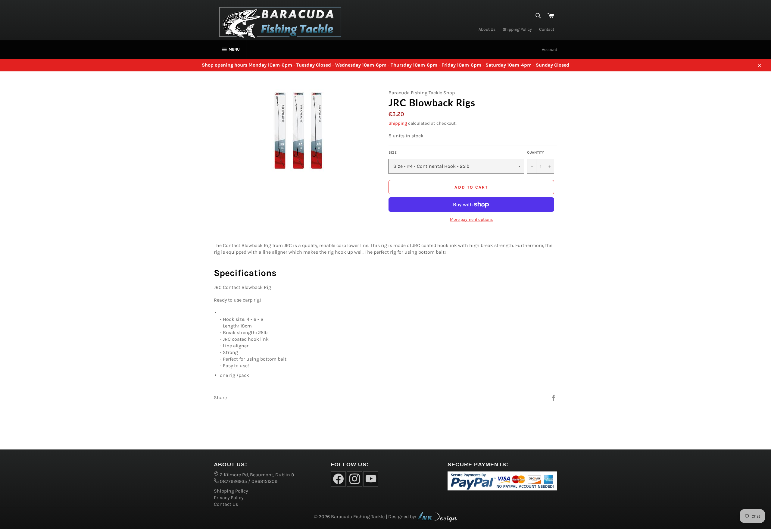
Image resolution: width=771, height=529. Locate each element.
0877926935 (233, 481)
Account (549, 49)
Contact (546, 29)
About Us (487, 29)
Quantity (535, 152)
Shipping (398, 123)
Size (393, 152)
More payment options (471, 219)
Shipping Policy (517, 29)
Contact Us (226, 504)
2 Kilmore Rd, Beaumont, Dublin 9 (256, 474)
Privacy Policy (228, 497)
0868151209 (264, 481)
